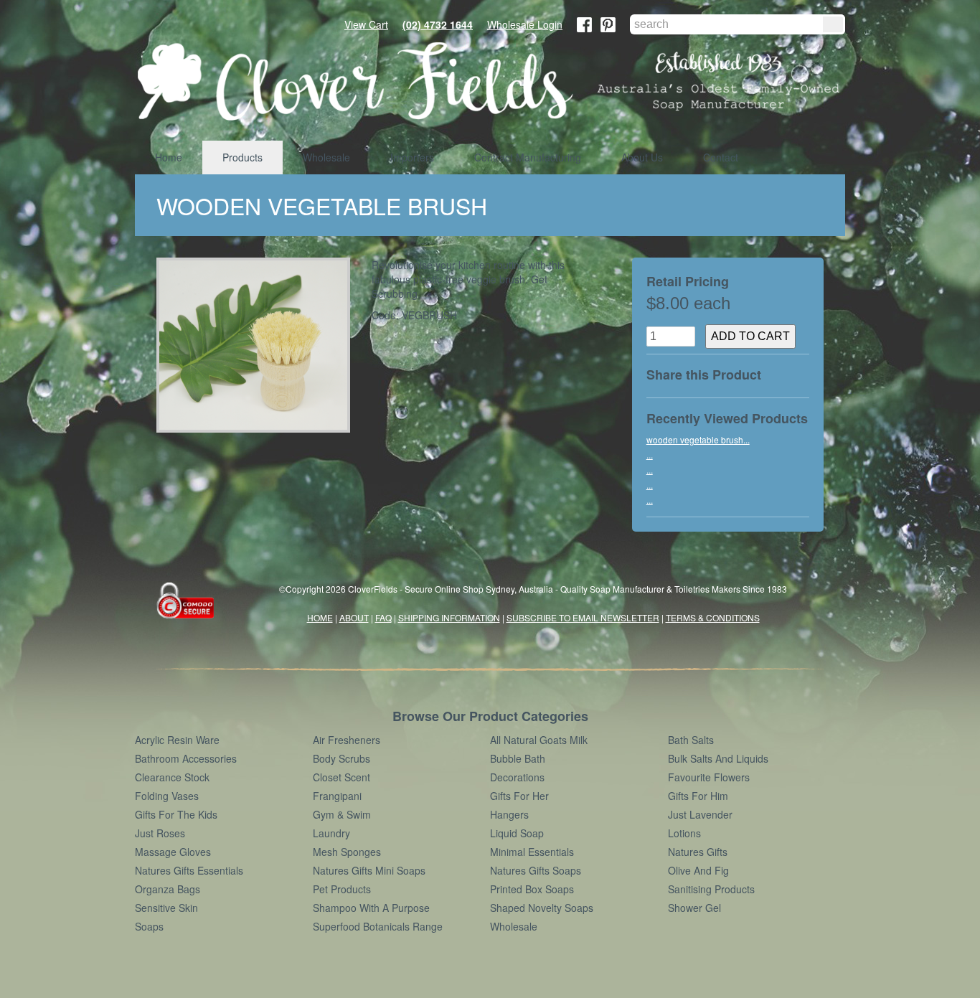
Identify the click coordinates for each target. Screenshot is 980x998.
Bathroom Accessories (186, 758)
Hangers (509, 814)
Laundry (331, 833)
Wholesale (326, 157)
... (649, 454)
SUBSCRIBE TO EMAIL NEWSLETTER (583, 617)
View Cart (366, 24)
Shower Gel (694, 907)
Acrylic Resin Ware (177, 740)
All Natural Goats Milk (539, 740)
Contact (720, 157)
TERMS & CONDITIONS (713, 617)
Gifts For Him (698, 795)
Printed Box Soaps (532, 889)
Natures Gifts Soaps (535, 870)
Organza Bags (167, 889)
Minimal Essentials (532, 851)
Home (168, 157)
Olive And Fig (698, 870)
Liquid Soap (517, 833)
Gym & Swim (342, 814)
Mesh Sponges (347, 851)
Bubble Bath (517, 758)
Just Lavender (700, 814)
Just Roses (160, 833)
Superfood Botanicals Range (378, 926)
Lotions (684, 833)
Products (242, 157)
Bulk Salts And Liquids (718, 758)
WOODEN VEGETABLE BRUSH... (698, 439)
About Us (642, 157)
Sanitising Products (711, 889)
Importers (412, 157)
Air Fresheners (346, 740)
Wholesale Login (524, 24)
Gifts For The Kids (176, 814)
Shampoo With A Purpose (371, 907)
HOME (320, 617)
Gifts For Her (519, 795)
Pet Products (342, 889)
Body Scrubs (341, 758)
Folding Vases (167, 795)
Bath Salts (691, 740)
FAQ (383, 617)
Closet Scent (341, 777)
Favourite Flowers (709, 777)
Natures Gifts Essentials (189, 870)
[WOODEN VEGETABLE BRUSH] (258, 345)
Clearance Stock (172, 777)
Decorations (517, 777)
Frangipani (337, 795)
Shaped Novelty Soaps (541, 907)
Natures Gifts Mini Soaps (369, 870)
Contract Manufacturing (527, 157)
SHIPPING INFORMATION (449, 617)
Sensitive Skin (166, 907)
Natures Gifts (697, 851)
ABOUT (354, 617)
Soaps (149, 926)
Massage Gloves (173, 851)
